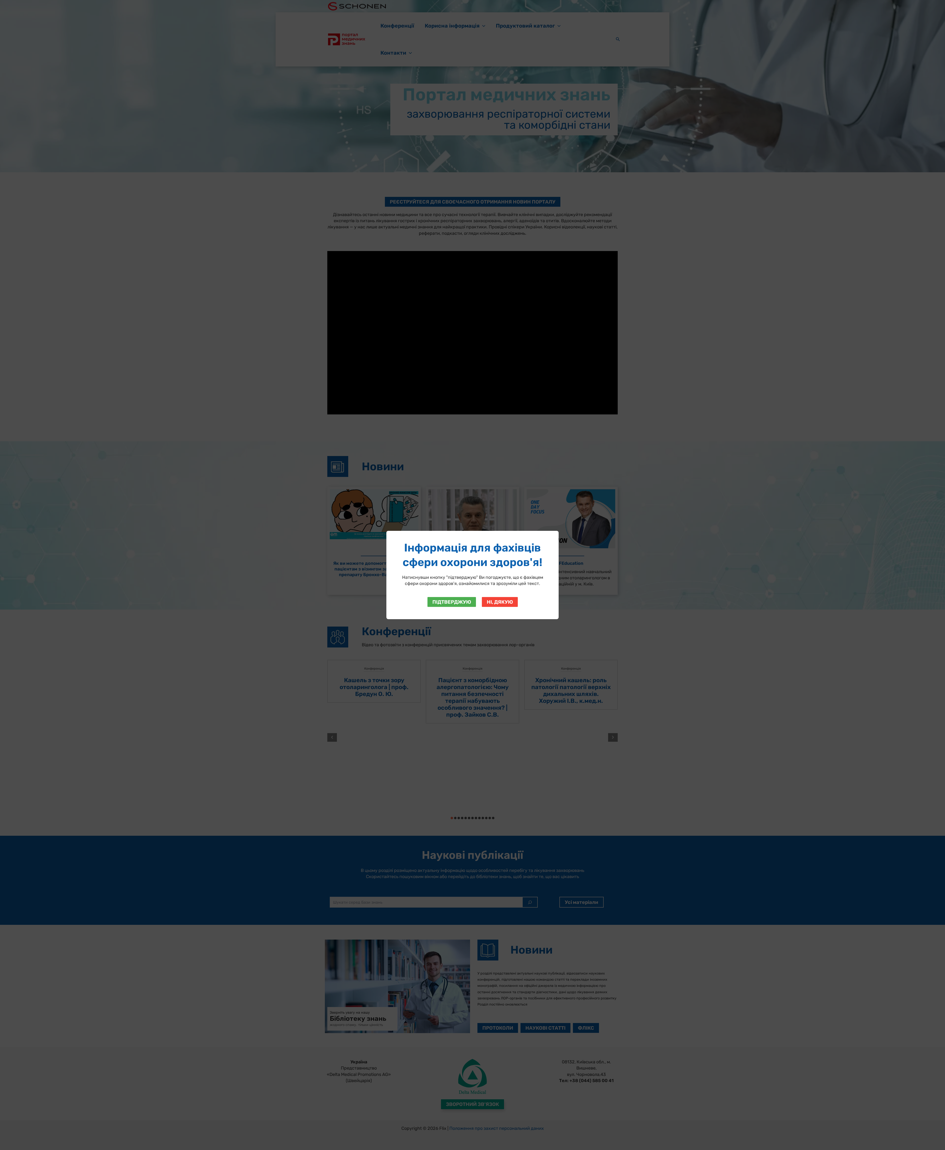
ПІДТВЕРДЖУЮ (451, 602)
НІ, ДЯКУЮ (500, 602)
